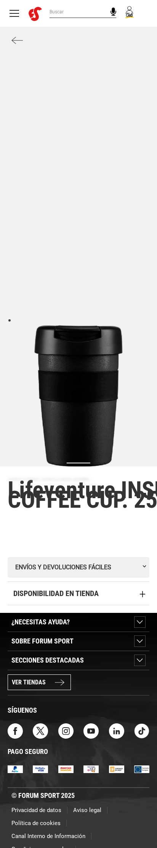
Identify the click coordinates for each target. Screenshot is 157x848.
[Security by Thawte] (91, 769)
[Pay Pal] (15, 769)
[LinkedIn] (116, 730)
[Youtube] (91, 730)
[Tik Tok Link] (141, 730)
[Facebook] (15, 730)
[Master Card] (66, 769)
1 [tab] (9, 319)
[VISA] (40, 769)
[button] (140, 820)
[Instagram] (66, 730)
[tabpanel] (78, 396)
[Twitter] (40, 730)
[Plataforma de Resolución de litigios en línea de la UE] (141, 769)
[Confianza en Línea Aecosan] (116, 769)
